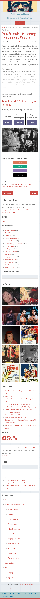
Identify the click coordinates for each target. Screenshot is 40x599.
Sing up (10, 572)
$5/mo (19, 122)
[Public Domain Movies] (20, 11)
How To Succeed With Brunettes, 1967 (18, 404)
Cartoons (8, 235)
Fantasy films (9, 249)
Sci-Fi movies (9, 262)
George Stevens (13, 186)
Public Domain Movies (20, 14)
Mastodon (5, 456)
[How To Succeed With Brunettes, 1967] (11, 315)
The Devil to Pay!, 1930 (13, 415)
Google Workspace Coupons (15, 480)
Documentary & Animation (14, 243)
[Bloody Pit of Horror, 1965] (11, 296)
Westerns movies (10, 267)
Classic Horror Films (12, 238)
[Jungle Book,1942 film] (29, 315)
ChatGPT (20, 166)
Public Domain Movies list (14, 504)
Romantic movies (11, 259)
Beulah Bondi (15, 184)
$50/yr (32, 122)
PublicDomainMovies (17, 42)
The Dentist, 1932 (11, 396)
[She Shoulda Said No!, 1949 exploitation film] (29, 296)
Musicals (8, 254)
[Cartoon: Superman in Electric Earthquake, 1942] (11, 335)
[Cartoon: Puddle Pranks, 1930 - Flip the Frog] (11, 373)
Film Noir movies (11, 251)
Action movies (10, 230)
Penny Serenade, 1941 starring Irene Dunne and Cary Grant (19, 35)
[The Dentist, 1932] (29, 354)
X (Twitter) (20, 175)
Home (3, 27)
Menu (19, 22)
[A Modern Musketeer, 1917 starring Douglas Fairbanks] (11, 354)
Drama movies (12, 182)
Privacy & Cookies (7, 596)
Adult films (9, 233)
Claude (20, 162)
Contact (4, 593)
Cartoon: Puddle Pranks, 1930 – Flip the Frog (20, 407)
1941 (8, 184)
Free (7, 122)
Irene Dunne (23, 186)
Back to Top (5, 589)
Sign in (4, 221)
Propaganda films (11, 257)
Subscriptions (10, 563)
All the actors (32, 593)
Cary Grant (23, 184)
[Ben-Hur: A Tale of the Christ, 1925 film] (29, 335)
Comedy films (10, 241)
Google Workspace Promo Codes (16, 483)
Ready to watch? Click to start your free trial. (19, 102)
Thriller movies (10, 265)
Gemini (20, 171)
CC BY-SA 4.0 (30, 448)
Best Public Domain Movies (17, 593)
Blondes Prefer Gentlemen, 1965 (16, 417)
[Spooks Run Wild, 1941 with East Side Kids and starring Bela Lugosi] (29, 373)
